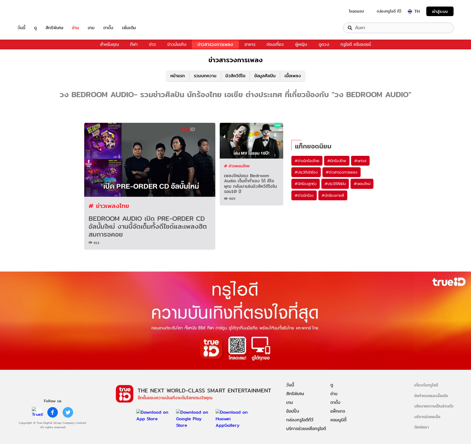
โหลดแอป (356, 11)
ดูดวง (324, 44)
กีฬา (134, 44)
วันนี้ (21, 28)
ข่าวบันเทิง (176, 44)
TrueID (33, 11)
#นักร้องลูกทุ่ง (305, 184)
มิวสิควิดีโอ (235, 75)
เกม (91, 28)
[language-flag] (410, 11)
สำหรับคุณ (109, 44)
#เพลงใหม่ (362, 184)
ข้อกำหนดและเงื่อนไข (431, 395)
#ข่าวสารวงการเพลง (341, 172)
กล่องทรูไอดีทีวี (299, 419)
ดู (35, 28)
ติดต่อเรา (421, 427)
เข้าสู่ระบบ (440, 11)
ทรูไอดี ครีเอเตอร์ (355, 44)
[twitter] (67, 412)
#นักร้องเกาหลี (333, 195)
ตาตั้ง (108, 28)
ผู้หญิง (301, 44)
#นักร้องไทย (336, 161)
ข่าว (152, 44)
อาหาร (249, 44)
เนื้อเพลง (293, 75)
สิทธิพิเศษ (54, 28)
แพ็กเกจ (337, 411)
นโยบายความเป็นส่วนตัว (434, 406)
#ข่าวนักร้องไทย (307, 161)
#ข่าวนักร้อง (304, 195)
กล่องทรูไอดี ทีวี (389, 11)
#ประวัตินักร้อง (306, 172)
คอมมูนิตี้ (338, 419)
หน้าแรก (177, 75)
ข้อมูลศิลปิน (265, 75)
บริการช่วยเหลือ (427, 416)
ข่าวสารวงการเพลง (215, 44)
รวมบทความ (205, 75)
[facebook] (52, 412)
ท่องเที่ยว (275, 44)
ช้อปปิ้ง (292, 411)
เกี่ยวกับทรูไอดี (426, 385)
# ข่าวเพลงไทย (109, 205)
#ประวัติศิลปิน (335, 184)
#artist (360, 161)
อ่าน (75, 28)
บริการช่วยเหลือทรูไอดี (306, 428)
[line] (37, 412)
